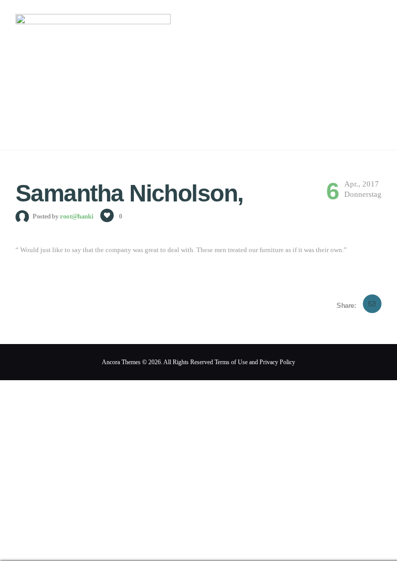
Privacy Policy (277, 362)
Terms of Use (231, 362)
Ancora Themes (122, 362)
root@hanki (77, 216)
